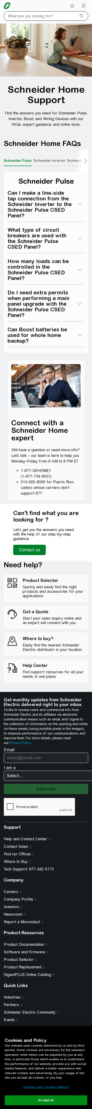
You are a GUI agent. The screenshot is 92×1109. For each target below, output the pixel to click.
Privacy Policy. (20, 743)
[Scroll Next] (82, 161)
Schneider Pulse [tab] (18, 160)
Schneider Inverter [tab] (49, 160)
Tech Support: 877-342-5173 (29, 869)
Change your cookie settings (46, 1087)
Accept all (46, 1100)
